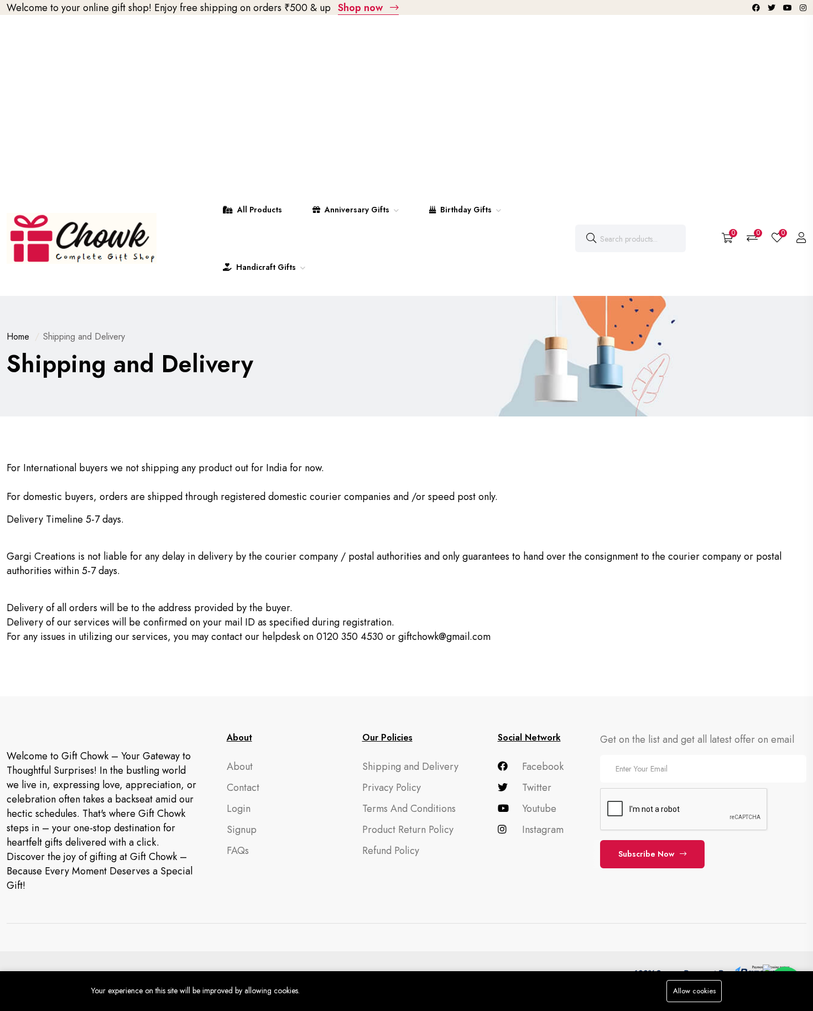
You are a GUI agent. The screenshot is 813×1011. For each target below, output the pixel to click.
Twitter (535, 787)
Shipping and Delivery (410, 766)
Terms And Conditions (409, 808)
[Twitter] (773, 7)
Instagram (541, 829)
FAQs (238, 850)
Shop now (361, 8)
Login (239, 808)
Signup (242, 829)
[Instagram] (803, 7)
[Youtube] (788, 7)
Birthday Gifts (466, 209)
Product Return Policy (408, 829)
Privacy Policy (391, 787)
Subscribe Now (646, 853)
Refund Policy (390, 850)
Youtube (537, 808)
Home (18, 336)
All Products (258, 209)
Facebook (541, 766)
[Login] (801, 238)
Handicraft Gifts (266, 267)
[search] (591, 238)
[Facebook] (757, 7)
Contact (243, 787)
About (240, 766)
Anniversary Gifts (357, 209)
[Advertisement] (406, 97)
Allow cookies (694, 991)
